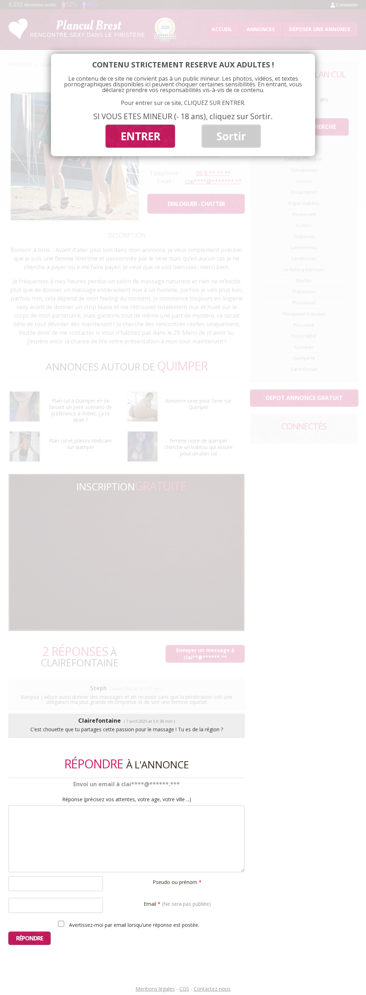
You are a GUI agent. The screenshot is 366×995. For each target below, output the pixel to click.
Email (177, 903)
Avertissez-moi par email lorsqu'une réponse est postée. (133, 924)
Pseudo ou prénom (177, 882)
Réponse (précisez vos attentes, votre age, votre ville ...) (126, 799)
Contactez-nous (212, 988)
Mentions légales (155, 988)
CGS (184, 988)
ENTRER (140, 136)
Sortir (231, 136)
